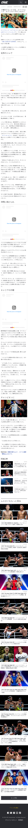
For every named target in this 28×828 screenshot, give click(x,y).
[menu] (25, 2)
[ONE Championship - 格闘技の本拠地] (4, 2)
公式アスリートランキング (8, 32)
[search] (20, 2)
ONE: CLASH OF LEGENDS (9, 41)
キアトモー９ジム (7, 135)
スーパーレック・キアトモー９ (9, 30)
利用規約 (20, 820)
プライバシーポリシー (11, 820)
